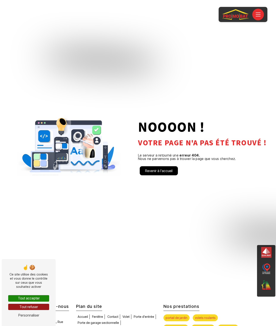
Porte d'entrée (144, 316)
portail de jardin (176, 318)
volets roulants (205, 318)
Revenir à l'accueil (158, 171)
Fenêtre (97, 316)
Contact (112, 316)
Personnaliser (28, 315)
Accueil (83, 316)
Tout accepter (29, 298)
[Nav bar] (258, 14)
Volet (126, 316)
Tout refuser (28, 307)
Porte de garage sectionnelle (98, 322)
